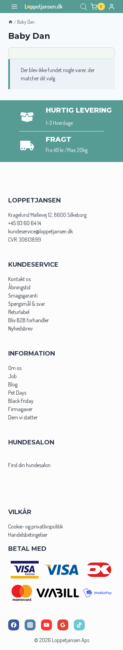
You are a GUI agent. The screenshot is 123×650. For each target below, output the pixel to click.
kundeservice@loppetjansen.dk (40, 231)
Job (12, 376)
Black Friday (20, 400)
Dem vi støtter (23, 417)
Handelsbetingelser (27, 534)
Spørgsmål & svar (26, 303)
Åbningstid (19, 287)
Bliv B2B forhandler (28, 320)
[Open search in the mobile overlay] (83, 6)
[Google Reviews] (62, 624)
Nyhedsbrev (20, 328)
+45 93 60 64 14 (24, 223)
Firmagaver (20, 409)
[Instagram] (30, 624)
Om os (15, 367)
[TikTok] (79, 624)
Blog (12, 384)
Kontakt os (19, 279)
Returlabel (18, 312)
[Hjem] (10, 22)
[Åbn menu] (14, 6)
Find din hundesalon (29, 465)
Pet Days (17, 392)
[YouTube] (46, 624)
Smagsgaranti (23, 295)
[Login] (111, 6)
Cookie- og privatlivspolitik (35, 526)
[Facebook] (13, 624)
